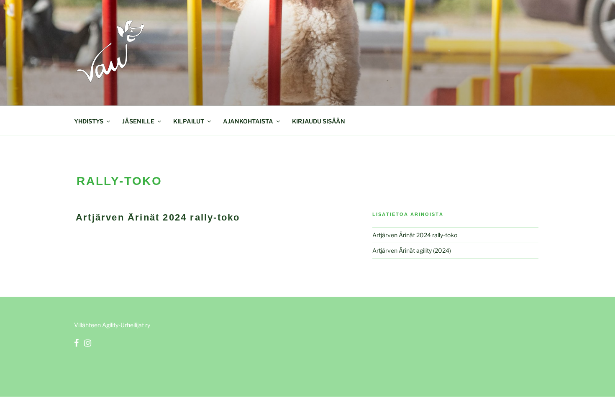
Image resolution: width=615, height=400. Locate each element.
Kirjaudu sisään (318, 121)
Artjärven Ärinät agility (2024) (411, 250)
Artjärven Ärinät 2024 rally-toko (158, 217)
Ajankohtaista (248, 121)
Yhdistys (88, 121)
